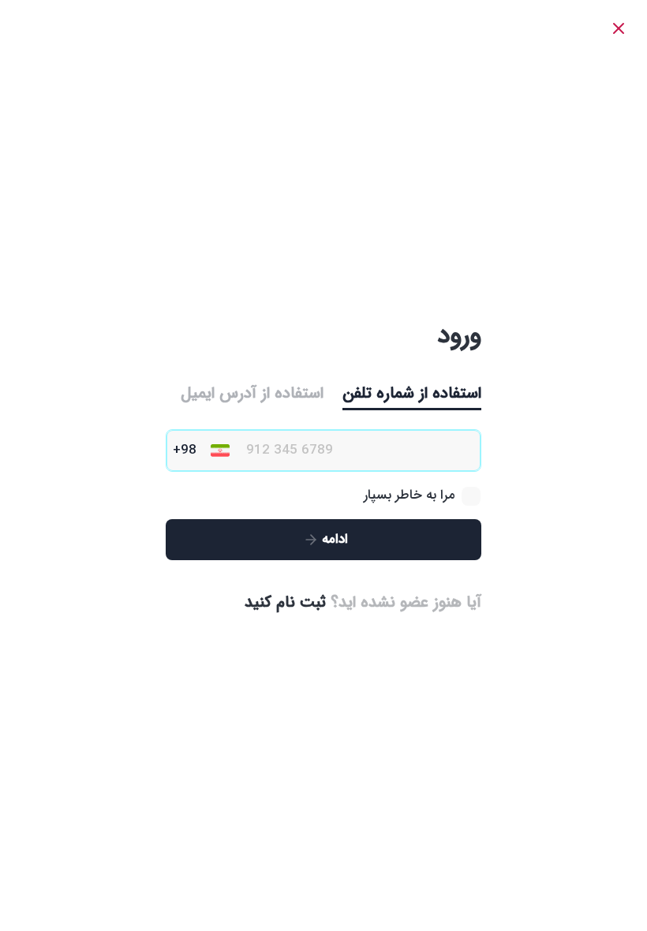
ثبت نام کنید (285, 602)
